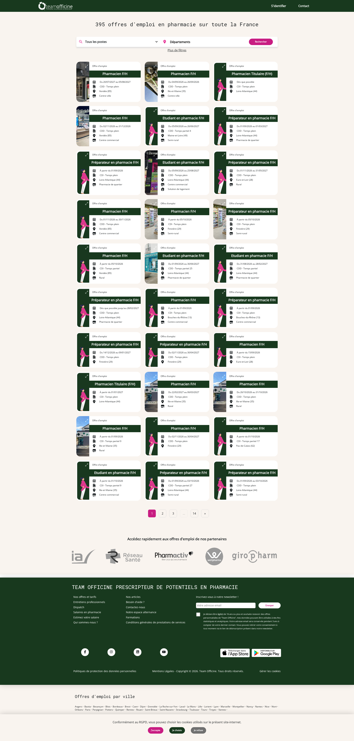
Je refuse (198, 730)
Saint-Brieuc (151, 709)
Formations (133, 617)
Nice (267, 706)
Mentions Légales (163, 671)
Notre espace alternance (141, 612)
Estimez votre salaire (86, 617)
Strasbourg (181, 709)
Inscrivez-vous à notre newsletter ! (217, 597)
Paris (87, 709)
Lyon (216, 706)
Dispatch (78, 607)
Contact (303, 6)
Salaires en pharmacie (87, 612)
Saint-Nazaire (167, 709)
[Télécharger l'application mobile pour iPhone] (235, 652)
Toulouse (194, 709)
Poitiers (109, 709)
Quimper (119, 709)
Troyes (212, 709)
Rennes (130, 709)
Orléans (79, 709)
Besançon (98, 706)
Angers (78, 706)
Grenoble (152, 706)
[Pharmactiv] (166, 556)
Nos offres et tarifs (84, 597)
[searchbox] (207, 42)
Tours (204, 709)
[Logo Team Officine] (59, 6)
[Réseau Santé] (116, 556)
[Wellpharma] (206, 556)
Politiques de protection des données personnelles (104, 671)
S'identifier (278, 6)
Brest (127, 706)
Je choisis (177, 730)
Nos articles (133, 597)
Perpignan (98, 709)
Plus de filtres (177, 50)
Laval (182, 706)
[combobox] (202, 41)
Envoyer (270, 605)
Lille (200, 706)
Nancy (250, 706)
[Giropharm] (246, 556)
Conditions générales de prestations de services (155, 622)
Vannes (222, 709)
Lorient (207, 706)
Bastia (87, 706)
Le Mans (191, 706)
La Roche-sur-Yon (168, 706)
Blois (107, 706)
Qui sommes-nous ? (85, 622)
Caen (135, 706)
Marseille (225, 706)
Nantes (259, 706)
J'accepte (155, 730)
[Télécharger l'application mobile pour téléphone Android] (266, 652)
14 (194, 513)
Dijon (142, 706)
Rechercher (261, 41)
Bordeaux (118, 706)
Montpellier (238, 706)
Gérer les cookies (270, 671)
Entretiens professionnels (89, 602)
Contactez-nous (135, 607)
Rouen (139, 709)
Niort (274, 706)
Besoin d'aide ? (135, 602)
